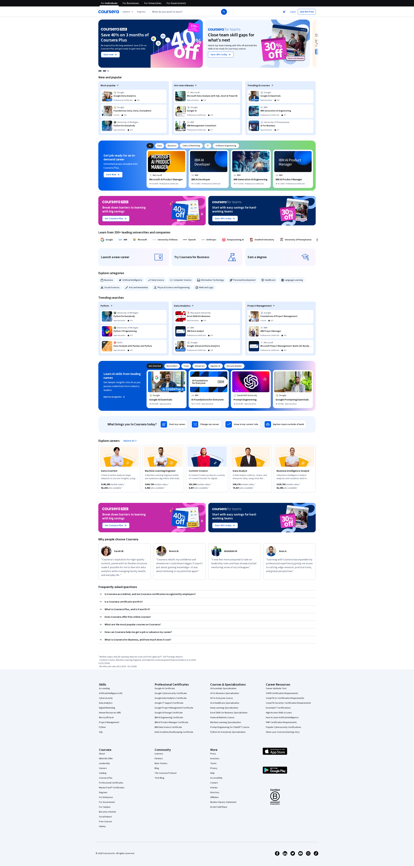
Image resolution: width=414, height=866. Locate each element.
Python (105, 305)
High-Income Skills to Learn (279, 712)
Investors (214, 758)
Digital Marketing (107, 707)
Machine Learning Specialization (225, 722)
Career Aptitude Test (276, 688)
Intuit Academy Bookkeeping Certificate (174, 732)
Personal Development (244, 280)
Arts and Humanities (138, 287)
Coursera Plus (105, 778)
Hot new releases (184, 85)
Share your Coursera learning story (283, 732)
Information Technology (212, 280)
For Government (107, 802)
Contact (214, 782)
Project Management (259, 305)
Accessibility (216, 778)
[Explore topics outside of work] (284, 424)
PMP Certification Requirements (281, 722)
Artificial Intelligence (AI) (110, 693)
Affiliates (214, 797)
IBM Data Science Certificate (168, 727)
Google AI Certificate (165, 688)
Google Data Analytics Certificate (171, 698)
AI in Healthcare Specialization (224, 703)
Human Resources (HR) (110, 712)
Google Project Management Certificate (174, 707)
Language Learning (294, 280)
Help (212, 773)
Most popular (108, 85)
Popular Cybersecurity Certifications (283, 727)
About (102, 753)
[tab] (150, 145)
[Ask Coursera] (284, 12)
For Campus (104, 807)
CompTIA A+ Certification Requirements (285, 698)
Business (108, 280)
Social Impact (105, 816)
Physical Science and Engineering (174, 287)
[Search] (224, 12)
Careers (103, 768)
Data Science (158, 280)
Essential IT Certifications (278, 707)
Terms (213, 763)
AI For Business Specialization (224, 693)
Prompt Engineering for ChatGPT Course (229, 727)
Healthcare (270, 280)
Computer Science (182, 280)
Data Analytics (182, 305)
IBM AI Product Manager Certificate (171, 722)
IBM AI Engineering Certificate (169, 717)
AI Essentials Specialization (223, 688)
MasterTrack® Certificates (111, 787)
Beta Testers (161, 763)
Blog (157, 768)
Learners (159, 753)
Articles (214, 787)
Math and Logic (206, 287)
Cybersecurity (106, 698)
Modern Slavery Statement (223, 802)
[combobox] (182, 12)
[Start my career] (173, 424)
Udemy (102, 826)
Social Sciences (112, 287)
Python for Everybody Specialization (227, 732)
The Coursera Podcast (165, 773)
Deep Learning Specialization (224, 707)
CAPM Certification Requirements (282, 693)
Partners (159, 758)
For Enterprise (106, 797)
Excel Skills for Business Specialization (228, 712)
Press (213, 753)
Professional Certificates (111, 782)
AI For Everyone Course (221, 698)
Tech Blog (159, 778)
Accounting (104, 688)
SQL (101, 732)
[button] (141, 12)
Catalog (102, 773)
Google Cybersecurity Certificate (171, 693)
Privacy (213, 768)
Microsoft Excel (106, 717)
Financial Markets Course (222, 717)
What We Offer (106, 758)
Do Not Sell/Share (218, 807)
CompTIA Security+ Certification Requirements (288, 703)
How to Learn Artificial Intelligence (282, 717)
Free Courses (105, 821)
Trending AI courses (258, 85)
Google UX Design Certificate (169, 712)
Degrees (103, 792)
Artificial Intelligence (132, 280)
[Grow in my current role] (242, 424)
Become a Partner (107, 812)
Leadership (104, 763)
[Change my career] (206, 424)
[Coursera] (108, 11)
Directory (214, 792)
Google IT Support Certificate (169, 703)
